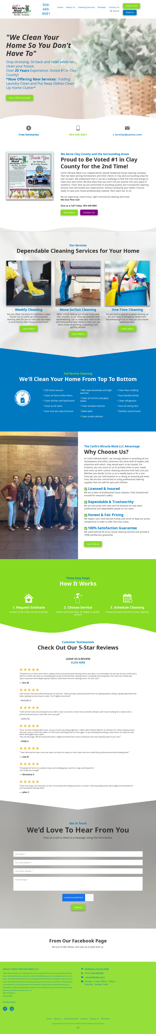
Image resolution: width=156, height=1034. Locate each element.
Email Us (130, 12)
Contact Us (89, 212)
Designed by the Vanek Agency (95, 1023)
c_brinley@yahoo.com (127, 134)
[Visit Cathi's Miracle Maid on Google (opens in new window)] (12, 1009)
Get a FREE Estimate (19, 97)
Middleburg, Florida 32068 (97, 969)
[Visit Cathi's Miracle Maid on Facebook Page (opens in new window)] (5, 1009)
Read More (69, 212)
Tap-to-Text (131, 6)
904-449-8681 (97, 973)
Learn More (29, 328)
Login (78, 1027)
